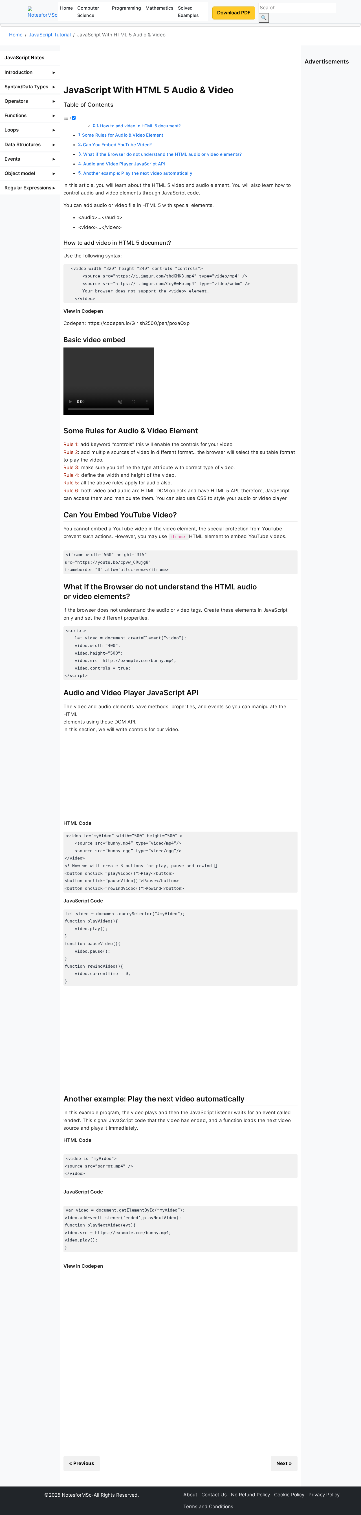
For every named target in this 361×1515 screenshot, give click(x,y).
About (190, 1494)
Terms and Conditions (208, 1506)
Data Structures (23, 144)
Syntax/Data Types (26, 86)
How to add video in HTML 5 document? (140, 125)
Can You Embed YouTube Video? (117, 144)
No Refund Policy (250, 1494)
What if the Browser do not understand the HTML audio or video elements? (162, 154)
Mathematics (159, 8)
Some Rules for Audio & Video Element (123, 135)
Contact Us (214, 1494)
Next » (284, 1463)
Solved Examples (188, 11)
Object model (20, 173)
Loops (12, 130)
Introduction (18, 72)
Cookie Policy (289, 1494)
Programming (126, 8)
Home (66, 8)
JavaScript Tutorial (50, 35)
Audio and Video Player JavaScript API (124, 164)
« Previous (81, 1463)
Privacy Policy (324, 1494)
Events (12, 159)
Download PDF (233, 13)
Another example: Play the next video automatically (137, 173)
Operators (16, 101)
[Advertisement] (180, 63)
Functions (16, 115)
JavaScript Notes (24, 57)
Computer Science (88, 11)
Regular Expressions (28, 188)
